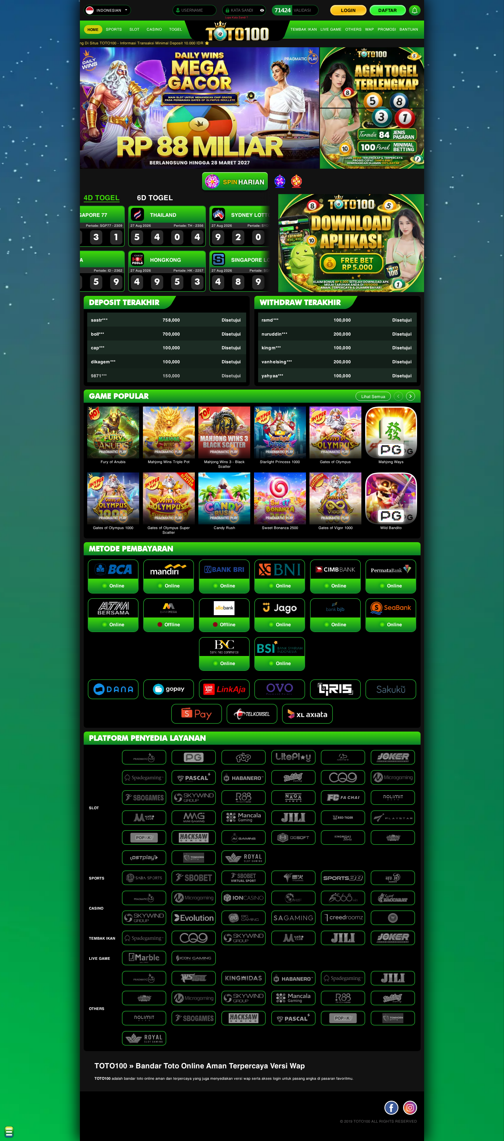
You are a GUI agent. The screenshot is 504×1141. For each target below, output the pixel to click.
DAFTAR (387, 10)
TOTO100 (102, 1078)
